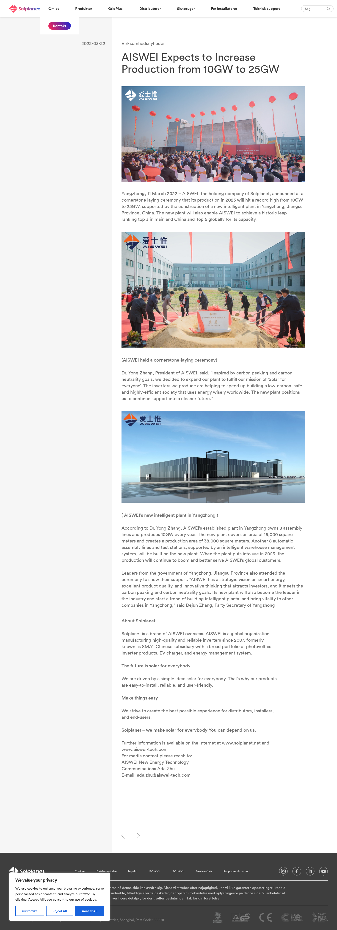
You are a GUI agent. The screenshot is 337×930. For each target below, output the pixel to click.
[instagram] (283, 872)
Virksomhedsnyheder (143, 43)
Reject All (59, 911)
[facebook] (297, 872)
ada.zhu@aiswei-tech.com (164, 775)
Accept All (89, 911)
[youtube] (323, 872)
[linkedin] (310, 872)
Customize (30, 911)
